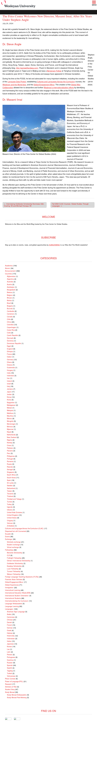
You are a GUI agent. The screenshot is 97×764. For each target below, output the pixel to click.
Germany (10, 359)
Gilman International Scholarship (18, 560)
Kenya (9, 397)
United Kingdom (12, 515)
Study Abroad (10, 692)
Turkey (9, 504)
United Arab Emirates (14, 512)
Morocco (10, 426)
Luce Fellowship (12, 569)
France (9, 354)
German (10, 628)
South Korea (11, 477)
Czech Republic (12, 335)
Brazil (9, 303)
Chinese (10, 620)
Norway (9, 442)
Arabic (9, 614)
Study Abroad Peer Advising (17, 697)
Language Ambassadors (13, 603)
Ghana (9, 362)
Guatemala (11, 367)
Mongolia (10, 421)
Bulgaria (10, 306)
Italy (8, 386)
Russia (9, 464)
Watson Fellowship (13, 574)
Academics (9, 265)
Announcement (10, 271)
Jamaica (10, 389)
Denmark (10, 338)
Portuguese (11, 657)
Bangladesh (11, 290)
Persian (9, 654)
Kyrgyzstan (11, 402)
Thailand (10, 496)
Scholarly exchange (14, 542)
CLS (8, 555)
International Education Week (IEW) (17, 593)
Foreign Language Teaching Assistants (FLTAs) (22, 577)
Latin (8, 652)
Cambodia (10, 311)
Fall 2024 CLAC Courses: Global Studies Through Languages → (70, 205)
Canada (10, 316)
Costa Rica (11, 330)
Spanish (10, 665)
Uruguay (10, 520)
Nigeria (9, 440)
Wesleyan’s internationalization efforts (59, 87)
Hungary (10, 370)
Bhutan (9, 298)
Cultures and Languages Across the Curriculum (56, 81)
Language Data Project (17, 81)
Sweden (10, 485)
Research (8, 684)
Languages (9, 609)
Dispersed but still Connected (15, 531)
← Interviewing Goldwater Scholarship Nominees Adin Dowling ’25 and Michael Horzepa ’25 (24, 205)
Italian (9, 641)
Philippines (11, 456)
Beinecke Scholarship (14, 553)
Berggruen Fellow (54, 71)
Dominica (10, 341)
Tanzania (10, 493)
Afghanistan (11, 276)
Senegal (10, 469)
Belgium (10, 295)
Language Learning (12, 606)
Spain (9, 480)
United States (12, 518)
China (9, 322)
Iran (8, 378)
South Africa (11, 475)
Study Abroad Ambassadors (17, 695)
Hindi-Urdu (11, 636)
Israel (9, 384)
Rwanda (10, 467)
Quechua (10, 660)
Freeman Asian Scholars (13, 579)
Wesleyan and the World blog (14, 84)
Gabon (9, 357)
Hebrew (9, 633)
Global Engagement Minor (44, 84)
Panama (10, 451)
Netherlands (11, 435)
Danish (9, 622)
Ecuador (8, 534)
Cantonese (11, 617)
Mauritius (10, 416)
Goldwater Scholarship (15, 563)
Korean (9, 646)
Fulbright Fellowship (14, 558)
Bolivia (9, 300)
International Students (13, 598)
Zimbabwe (10, 526)
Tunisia (9, 502)
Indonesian (11, 638)
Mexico (9, 418)
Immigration (9, 587)
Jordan (9, 394)
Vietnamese (11, 676)
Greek (9, 630)
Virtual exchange (13, 547)
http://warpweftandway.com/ (27, 68)
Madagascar (11, 405)
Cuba (9, 333)
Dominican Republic (14, 343)
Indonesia (10, 375)
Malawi (9, 408)
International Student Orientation (17, 595)
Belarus (9, 292)
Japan (9, 392)
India (8, 373)
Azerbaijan (10, 287)
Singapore (10, 472)
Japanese (10, 644)
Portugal (10, 459)
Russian (10, 662)
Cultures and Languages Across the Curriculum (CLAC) (24, 528)
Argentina (10, 279)
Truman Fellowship (13, 571)
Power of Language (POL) (14, 681)
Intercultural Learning (12, 590)
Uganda (10, 507)
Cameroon (10, 314)
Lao (8, 649)
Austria (9, 284)
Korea (9, 400)
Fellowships (9, 550)
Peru (8, 453)
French (9, 625)
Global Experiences (12, 585)
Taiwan (9, 491)
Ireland (9, 381)
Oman (9, 445)
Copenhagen (11, 327)
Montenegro (11, 424)
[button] (94, 2)
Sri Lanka (10, 483)
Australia (10, 282)
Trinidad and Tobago (14, 499)
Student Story (10, 689)
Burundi (9, 308)
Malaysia (10, 410)
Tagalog (10, 671)
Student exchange (13, 544)
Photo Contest (10, 679)
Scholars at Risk (11, 687)
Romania (10, 461)
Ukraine (9, 510)
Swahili (9, 668)
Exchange (8, 539)
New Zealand (11, 437)
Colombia (10, 324)
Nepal (9, 432)
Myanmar (10, 429)
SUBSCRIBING (54, 245)
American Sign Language (16, 611)
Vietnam (10, 523)
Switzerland (11, 488)
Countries (8, 274)
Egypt (9, 346)
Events (7, 536)
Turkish (9, 673)
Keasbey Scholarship (14, 566)
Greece (9, 365)
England (10, 349)
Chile (9, 319)
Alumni (7, 268)
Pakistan (10, 448)
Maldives (10, 413)
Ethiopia (10, 351)
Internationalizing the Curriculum (16, 601)
